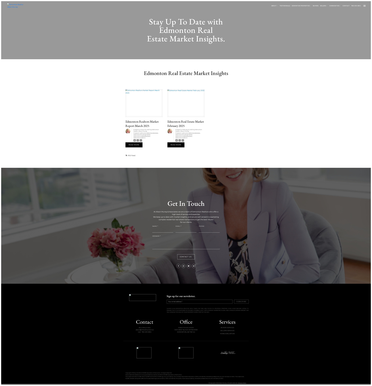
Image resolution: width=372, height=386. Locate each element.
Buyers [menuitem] (316, 5)
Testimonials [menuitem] (285, 5)
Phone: (202, 226)
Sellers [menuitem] (323, 5)
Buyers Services (227, 328)
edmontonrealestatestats (141, 136)
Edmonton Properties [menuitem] (301, 5)
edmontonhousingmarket (141, 134)
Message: (156, 236)
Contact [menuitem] (346, 5)
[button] (178, 266)
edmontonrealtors (139, 137)
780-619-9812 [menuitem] (356, 5)
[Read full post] (144, 104)
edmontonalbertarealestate (149, 133)
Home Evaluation (227, 334)
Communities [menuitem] (334, 5)
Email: (178, 226)
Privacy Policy (242, 383)
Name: (154, 226)
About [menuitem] (273, 5)
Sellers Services (227, 331)
